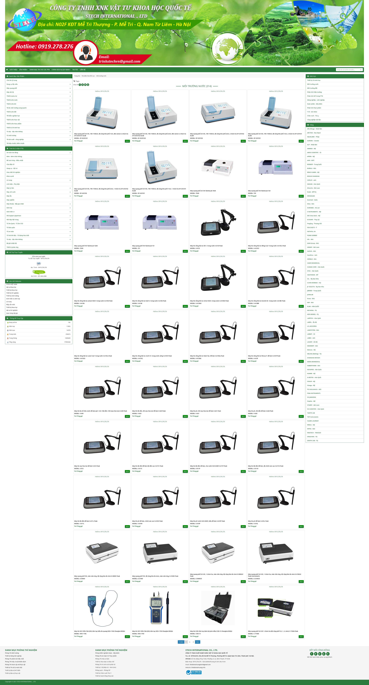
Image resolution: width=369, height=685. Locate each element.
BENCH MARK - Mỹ (313, 172)
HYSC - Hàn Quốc (312, 271)
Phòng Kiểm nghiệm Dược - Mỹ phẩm (107, 653)
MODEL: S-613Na (195, 358)
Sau (197, 642)
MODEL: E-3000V (79, 579)
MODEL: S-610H (137, 523)
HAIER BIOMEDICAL (313, 263)
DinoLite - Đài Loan (313, 188)
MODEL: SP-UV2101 (138, 193)
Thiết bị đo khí (11, 104)
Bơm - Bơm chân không (14, 156)
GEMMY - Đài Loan (313, 247)
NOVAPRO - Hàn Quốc (314, 369)
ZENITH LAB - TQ (312, 440)
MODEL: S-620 (252, 413)
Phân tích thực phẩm (314, 108)
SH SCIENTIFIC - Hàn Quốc (315, 409)
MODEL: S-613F (253, 358)
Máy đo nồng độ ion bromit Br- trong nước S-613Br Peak (266, 301)
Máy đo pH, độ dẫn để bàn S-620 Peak (260, 411)
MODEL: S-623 (136, 413)
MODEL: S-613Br (253, 303)
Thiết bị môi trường (12, 296)
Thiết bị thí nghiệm (12, 293)
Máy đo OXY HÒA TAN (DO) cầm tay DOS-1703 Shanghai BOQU (152, 631)
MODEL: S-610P (195, 523)
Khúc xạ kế (10, 176)
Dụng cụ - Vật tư (12, 168)
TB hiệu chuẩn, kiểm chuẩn (15, 143)
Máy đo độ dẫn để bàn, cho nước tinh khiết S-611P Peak (208, 466)
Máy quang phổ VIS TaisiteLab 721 (143, 246)
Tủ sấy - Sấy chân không (14, 131)
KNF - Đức (310, 302)
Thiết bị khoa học (11, 290)
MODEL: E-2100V (137, 579)
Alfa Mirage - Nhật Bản (314, 129)
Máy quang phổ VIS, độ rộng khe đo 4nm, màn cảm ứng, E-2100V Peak (155, 576)
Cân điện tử (10, 164)
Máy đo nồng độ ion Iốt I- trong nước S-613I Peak (206, 246)
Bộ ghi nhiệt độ (12, 243)
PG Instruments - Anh (314, 389)
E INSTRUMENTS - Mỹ (314, 212)
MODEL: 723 (252, 193)
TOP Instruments (312, 417)
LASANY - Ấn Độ (312, 342)
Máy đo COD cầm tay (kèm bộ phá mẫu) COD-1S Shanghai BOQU (211, 631)
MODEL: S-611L (79, 523)
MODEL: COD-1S (195, 634)
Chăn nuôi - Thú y (313, 116)
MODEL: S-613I (195, 248)
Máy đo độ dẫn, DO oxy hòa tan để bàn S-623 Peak (149, 411)
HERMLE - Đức (312, 259)
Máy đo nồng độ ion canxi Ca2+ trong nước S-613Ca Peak (93, 356)
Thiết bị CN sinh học (13, 127)
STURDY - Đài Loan (313, 405)
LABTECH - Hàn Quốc (314, 318)
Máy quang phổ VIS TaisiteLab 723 (259, 191)
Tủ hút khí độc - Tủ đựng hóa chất (18, 235)
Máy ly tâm (10, 188)
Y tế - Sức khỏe (312, 112)
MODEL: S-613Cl (137, 358)
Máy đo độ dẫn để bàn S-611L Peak (85, 521)
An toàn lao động (12, 152)
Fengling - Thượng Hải (314, 223)
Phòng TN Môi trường (12, 653)
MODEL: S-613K (137, 303)
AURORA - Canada (313, 141)
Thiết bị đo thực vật (13, 120)
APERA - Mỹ (311, 156)
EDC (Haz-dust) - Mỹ (313, 216)
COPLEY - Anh (311, 180)
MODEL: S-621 (194, 413)
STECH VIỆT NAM (11, 284)
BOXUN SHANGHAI (313, 176)
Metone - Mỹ (311, 350)
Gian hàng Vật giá (12, 313)
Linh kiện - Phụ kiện (13, 184)
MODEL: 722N (78, 248)
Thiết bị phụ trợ (12, 96)
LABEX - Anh (311, 338)
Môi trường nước (312, 84)
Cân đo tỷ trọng (12, 80)
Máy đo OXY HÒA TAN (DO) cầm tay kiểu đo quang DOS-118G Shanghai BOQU (99, 631)
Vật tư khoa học (11, 287)
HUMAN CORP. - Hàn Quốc (315, 267)
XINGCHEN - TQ (312, 437)
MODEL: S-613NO (195, 303)
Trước (181, 642)
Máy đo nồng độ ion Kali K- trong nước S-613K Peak (149, 301)
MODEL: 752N (194, 193)
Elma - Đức (310, 204)
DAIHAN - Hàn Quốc (313, 184)
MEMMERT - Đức (312, 346)
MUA (127, 141)
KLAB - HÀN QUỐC (313, 306)
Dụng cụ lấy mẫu (12, 84)
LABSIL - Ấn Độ (312, 322)
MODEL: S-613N (79, 303)
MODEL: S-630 (78, 413)
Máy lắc (9, 196)
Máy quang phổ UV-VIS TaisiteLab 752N (203, 191)
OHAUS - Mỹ (311, 381)
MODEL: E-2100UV (254, 579)
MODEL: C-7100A (253, 634)
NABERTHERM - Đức (313, 366)
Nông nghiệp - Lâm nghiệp (316, 100)
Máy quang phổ (12, 88)
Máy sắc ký (10, 92)
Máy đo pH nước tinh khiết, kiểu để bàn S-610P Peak (207, 521)
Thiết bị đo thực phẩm (14, 124)
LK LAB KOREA (312, 326)
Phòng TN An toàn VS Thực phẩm (106, 656)
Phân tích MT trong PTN (315, 96)
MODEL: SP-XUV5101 (81, 138)
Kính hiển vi (10, 212)
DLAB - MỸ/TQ (311, 192)
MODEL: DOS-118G (80, 634)
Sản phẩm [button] (23, 70)
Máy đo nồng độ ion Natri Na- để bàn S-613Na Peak (207, 356)
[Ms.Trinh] (39, 263)
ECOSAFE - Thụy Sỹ (313, 220)
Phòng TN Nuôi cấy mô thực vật (15, 664)
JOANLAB (310, 294)
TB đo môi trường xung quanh (17, 108)
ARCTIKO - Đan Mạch (314, 133)
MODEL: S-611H (253, 468)
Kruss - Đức (311, 298)
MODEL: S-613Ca (79, 358)
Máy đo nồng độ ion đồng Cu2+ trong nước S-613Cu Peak (267, 246)
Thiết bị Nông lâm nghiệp (13, 656)
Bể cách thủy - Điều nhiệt (15, 160)
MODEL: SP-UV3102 (196, 138)
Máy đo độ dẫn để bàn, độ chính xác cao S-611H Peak (265, 466)
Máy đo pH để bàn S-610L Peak (258, 521)
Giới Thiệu (13, 70)
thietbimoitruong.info (198, 667)
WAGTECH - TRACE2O (314, 433)
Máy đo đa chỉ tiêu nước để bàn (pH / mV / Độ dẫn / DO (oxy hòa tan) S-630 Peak (100, 411)
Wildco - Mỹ (311, 425)
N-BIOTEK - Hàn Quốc (314, 377)
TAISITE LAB (311, 413)
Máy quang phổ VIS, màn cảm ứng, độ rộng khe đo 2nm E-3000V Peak (97, 576)
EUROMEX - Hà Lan (313, 208)
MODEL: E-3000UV (196, 579)
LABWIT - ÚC (311, 334)
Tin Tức (75, 70)
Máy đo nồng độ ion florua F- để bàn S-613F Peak (264, 356)
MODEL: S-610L (253, 523)
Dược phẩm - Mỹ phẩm (314, 104)
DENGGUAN (311, 196)
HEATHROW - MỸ (312, 275)
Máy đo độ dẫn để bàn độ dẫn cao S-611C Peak (147, 466)
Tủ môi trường (11, 135)
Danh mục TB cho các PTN (40, 70)
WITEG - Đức (311, 429)
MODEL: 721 (136, 248)
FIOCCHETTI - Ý (312, 227)
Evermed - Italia (312, 200)
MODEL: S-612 (78, 468)
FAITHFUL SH (311, 231)
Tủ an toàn (10, 231)
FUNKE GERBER (312, 235)
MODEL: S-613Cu (253, 248)
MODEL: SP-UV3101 (254, 138)
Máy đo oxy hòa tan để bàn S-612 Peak (87, 466)
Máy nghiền (10, 200)
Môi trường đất (312, 88)
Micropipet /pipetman (14, 216)
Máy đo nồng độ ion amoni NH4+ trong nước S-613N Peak (93, 301)
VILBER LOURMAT (313, 421)
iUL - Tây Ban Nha (313, 279)
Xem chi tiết (125, 131)
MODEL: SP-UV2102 (80, 193)
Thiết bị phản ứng (12, 247)
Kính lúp (9, 208)
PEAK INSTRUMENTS (313, 393)
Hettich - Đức (311, 251)
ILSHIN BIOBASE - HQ (314, 283)
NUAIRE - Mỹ (311, 373)
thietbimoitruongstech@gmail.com (200, 664)
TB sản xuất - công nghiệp (15, 139)
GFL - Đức (310, 239)
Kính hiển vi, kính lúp (13, 299)
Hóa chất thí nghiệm (13, 172)
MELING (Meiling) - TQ (314, 354)
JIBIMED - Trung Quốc (314, 291)
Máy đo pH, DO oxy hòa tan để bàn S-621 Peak (205, 411)
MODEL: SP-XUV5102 (139, 138)
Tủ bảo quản (11, 227)
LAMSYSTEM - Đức (313, 330)
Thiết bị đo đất (11, 112)
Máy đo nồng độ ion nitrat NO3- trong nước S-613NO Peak (209, 301)
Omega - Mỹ (311, 385)
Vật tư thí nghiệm (11, 310)
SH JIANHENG (311, 397)
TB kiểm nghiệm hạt (13, 116)
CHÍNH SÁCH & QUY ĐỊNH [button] (60, 70)
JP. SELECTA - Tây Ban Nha (315, 287)
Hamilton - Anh (312, 255)
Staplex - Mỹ (311, 401)
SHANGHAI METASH (313, 358)
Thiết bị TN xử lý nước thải (13, 667)
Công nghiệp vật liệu (314, 120)
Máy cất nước (11, 192)
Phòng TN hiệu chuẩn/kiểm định (15, 662)
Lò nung (9, 180)
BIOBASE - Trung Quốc (314, 164)
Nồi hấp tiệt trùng (13, 220)
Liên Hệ (82, 70)
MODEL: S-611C (137, 468)
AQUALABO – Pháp (313, 137)
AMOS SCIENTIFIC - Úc (314, 152)
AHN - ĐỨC (310, 160)
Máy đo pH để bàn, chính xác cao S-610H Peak (147, 521)
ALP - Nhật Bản (312, 145)
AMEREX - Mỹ (311, 148)
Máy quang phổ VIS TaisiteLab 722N (86, 246)
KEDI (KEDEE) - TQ (313, 314)
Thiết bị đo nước (12, 100)
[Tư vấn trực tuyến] (38, 256)
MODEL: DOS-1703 (138, 634)
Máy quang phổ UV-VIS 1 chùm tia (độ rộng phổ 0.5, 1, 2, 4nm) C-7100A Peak (273, 631)
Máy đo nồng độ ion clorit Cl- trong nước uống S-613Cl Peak (152, 356)
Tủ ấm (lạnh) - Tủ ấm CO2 (15, 223)
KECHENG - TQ (312, 310)
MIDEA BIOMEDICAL (313, 362)
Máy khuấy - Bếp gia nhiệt (15, 204)
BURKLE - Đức (311, 168)
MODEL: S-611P (195, 468)
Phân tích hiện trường (314, 92)
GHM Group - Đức (313, 243)
